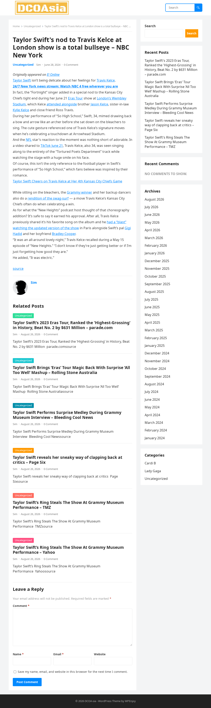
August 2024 (154, 384)
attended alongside (62, 104)
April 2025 (152, 322)
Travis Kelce (106, 80)
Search (150, 26)
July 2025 (151, 299)
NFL (29, 139)
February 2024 (156, 430)
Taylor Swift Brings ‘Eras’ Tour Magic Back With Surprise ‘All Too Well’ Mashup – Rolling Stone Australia (71, 370)
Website (100, 654)
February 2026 (156, 245)
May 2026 (152, 222)
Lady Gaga (153, 471)
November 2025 (157, 268)
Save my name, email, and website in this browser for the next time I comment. (73, 672)
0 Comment (71, 65)
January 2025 (155, 345)
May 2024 (152, 407)
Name (18, 654)
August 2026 (154, 199)
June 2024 (152, 399)
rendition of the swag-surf (48, 198)
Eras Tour (75, 98)
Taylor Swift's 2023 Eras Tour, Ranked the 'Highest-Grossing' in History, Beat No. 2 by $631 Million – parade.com (71, 325)
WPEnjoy (130, 701)
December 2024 (157, 353)
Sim (38, 65)
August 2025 (154, 291)
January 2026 (155, 253)
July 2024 (151, 391)
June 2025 (152, 307)
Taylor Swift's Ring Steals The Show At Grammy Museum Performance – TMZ (68, 505)
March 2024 (154, 422)
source (18, 268)
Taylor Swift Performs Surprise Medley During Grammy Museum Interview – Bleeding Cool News (67, 415)
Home (16, 26)
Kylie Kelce (21, 110)
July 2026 (151, 207)
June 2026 (152, 214)
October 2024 (155, 368)
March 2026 (154, 238)
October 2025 (155, 276)
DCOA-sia (90, 701)
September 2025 (157, 284)
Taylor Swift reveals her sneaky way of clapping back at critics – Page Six (67, 459)
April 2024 (152, 415)
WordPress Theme (109, 701)
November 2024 (157, 361)
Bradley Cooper (63, 233)
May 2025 (152, 314)
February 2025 (156, 338)
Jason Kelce (99, 104)
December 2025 (157, 261)
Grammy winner (79, 192)
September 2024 (157, 376)
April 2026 (152, 230)
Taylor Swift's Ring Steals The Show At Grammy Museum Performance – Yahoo (68, 549)
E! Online (53, 74)
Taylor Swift (22, 80)
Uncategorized (32, 26)
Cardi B (150, 463)
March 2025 (154, 330)
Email (58, 654)
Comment (21, 606)
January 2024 (155, 438)
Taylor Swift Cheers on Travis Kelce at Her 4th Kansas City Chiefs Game (67, 181)
